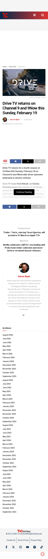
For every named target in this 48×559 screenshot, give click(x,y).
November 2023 (9, 459)
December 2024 (9, 410)
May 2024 (6, 437)
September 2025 (9, 376)
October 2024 (8, 418)
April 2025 (7, 395)
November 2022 (9, 504)
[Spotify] (34, 547)
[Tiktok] (41, 547)
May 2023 (6, 482)
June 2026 (7, 342)
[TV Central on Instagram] (20, 547)
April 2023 (7, 485)
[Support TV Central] (24, 530)
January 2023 (8, 497)
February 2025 (9, 403)
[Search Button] (42, 15)
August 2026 (8, 335)
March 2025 (7, 399)
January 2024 (8, 452)
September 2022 (9, 512)
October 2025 (8, 373)
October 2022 (8, 508)
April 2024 (7, 440)
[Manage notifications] (43, 554)
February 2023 (9, 493)
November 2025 (9, 369)
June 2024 (7, 433)
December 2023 (9, 455)
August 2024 (8, 425)
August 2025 (8, 380)
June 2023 (7, 478)
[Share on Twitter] (28, 161)
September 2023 (9, 467)
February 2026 (9, 357)
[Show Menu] (34, 15)
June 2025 (7, 388)
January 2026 (8, 361)
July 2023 (7, 474)
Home (5, 67)
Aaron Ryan (15, 119)
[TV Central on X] (13, 547)
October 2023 (8, 463)
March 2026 (7, 354)
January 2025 (8, 406)
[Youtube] (27, 547)
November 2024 (9, 414)
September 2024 (9, 421)
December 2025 (9, 365)
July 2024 (7, 429)
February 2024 (9, 448)
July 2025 (7, 384)
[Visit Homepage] (5, 15)
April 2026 (7, 350)
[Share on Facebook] (16, 161)
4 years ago (28, 119)
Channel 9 (21, 67)
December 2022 (9, 501)
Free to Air (12, 67)
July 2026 (7, 339)
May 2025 (6, 391)
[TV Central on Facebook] (6, 547)
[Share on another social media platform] (39, 161)
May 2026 (6, 346)
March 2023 (7, 489)
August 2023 (8, 470)
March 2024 (7, 444)
